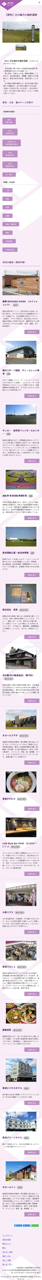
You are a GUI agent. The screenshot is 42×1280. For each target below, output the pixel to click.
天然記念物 (10, 249)
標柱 (7, 232)
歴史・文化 (6, 1256)
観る (4, 1248)
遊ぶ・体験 (6, 1260)
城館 (7, 215)
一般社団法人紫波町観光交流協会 (8, 4)
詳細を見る (32, 332)
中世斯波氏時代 (10, 153)
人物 (7, 190)
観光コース (6, 1243)
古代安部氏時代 (10, 132)
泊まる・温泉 (7, 1252)
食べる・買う (7, 1264)
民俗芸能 (9, 241)
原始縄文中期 (9, 121)
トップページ (7, 1235)
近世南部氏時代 (10, 164)
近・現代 (9, 174)
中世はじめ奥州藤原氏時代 (11, 142)
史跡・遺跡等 (11, 224)
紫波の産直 (6, 1239)
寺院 (7, 207)
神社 (7, 199)
